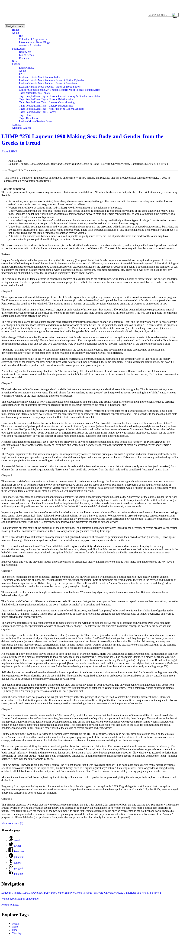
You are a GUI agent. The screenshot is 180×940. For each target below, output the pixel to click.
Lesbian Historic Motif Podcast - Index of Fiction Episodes (51, 80)
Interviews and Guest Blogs (34, 42)
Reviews (24, 58)
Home (15, 29)
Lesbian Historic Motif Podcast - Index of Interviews (48, 83)
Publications (18, 48)
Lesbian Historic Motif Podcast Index (39, 77)
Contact (16, 124)
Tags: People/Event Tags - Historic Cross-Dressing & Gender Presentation (60, 96)
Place (15, 926)
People (15, 923)
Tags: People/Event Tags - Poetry (37, 111)
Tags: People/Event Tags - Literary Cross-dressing (47, 102)
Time (14, 929)
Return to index (10, 904)
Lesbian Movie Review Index (35, 121)
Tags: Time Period (29, 118)
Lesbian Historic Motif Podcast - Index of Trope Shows (50, 86)
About (15, 32)
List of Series (26, 54)
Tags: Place (25, 115)
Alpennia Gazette (21, 127)
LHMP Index (26, 67)
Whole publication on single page (19, 898)
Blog (14, 61)
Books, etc (25, 51)
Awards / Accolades (30, 45)
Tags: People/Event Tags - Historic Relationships (46, 99)
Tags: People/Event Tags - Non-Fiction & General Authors (51, 108)
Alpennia (18, 11)
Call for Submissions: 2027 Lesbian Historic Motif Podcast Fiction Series (59, 89)
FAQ (22, 73)
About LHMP (9, 151)
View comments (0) (12, 823)
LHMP (16, 64)
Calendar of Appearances (33, 39)
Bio (21, 35)
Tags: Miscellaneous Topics (34, 92)
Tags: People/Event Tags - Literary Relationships (46, 105)
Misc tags (17, 933)
